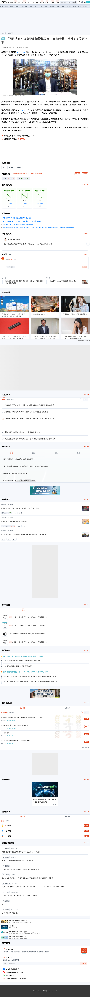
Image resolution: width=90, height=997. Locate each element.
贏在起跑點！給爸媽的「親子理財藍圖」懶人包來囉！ (27, 174)
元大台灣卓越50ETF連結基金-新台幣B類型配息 (16, 740)
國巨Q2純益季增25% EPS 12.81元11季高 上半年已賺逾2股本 (22, 221)
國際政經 (10, 517)
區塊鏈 (52, 6)
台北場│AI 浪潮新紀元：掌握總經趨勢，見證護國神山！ (28, 625)
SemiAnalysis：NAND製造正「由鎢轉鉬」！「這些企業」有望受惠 (14, 337)
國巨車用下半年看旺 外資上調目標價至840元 (17, 218)
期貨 (46, 6)
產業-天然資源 (11, 720)
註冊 (88, 2)
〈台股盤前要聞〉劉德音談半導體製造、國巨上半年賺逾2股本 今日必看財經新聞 (23, 282)
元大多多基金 (5, 733)
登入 (85, 2)
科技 (11, 6)
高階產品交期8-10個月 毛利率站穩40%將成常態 (18, 224)
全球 (37, 2)
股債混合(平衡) (11, 728)
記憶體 (8, 825)
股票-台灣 (10, 736)
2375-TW (24, 110)
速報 (31, 6)
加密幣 (42, 2)
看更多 (85, 233)
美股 (19, 2)
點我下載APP (23, 139)
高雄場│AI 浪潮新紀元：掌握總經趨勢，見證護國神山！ (28, 642)
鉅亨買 (47, 2)
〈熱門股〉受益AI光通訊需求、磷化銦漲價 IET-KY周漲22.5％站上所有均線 (45, 337)
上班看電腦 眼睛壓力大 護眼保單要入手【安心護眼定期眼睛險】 (75, 337)
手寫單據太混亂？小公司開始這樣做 (75, 314)
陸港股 (24, 2)
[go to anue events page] (79, 2)
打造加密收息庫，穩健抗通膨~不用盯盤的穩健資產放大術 (27, 634)
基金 (29, 2)
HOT (10, 617)
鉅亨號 (53, 2)
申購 (86, 719)
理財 (63, 6)
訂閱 (57, 2)
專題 (74, 6)
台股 (15, 2)
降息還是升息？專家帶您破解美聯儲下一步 (19, 136)
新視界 (69, 6)
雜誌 (79, 6)
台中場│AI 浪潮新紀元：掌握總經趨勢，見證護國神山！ (28, 617)
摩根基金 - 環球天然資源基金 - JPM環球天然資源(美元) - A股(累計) (22, 717)
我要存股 (84, 174)
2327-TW (21, 52)
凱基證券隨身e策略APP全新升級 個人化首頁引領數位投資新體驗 (14, 315)
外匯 (33, 2)
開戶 (86, 726)
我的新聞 (86, 6)
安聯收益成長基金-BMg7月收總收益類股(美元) (15, 725)
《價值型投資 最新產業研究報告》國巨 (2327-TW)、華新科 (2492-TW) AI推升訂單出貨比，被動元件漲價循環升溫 (38, 227)
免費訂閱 (83, 963)
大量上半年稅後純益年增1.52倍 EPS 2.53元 (62, 281)
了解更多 (84, 184)
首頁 (7, 2)
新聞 (11, 2)
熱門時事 (24, 6)
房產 (57, 6)
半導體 (8, 836)
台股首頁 (77, 174)
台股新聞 (10, 33)
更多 (85, 399)
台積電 (8, 831)
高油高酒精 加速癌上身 (40, 314)
